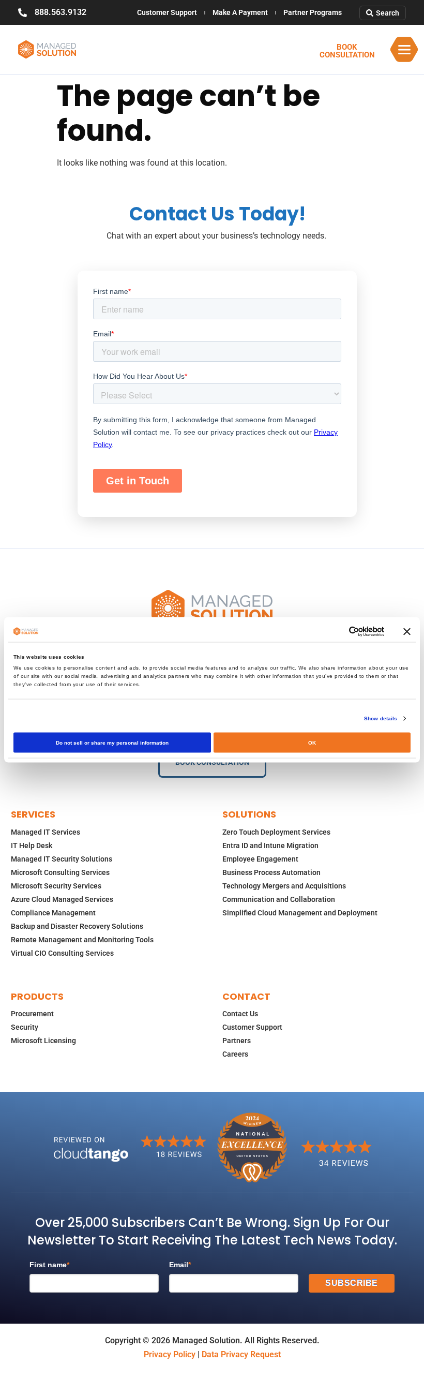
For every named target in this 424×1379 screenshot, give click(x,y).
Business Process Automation (271, 872)
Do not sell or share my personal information (112, 742)
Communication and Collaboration (278, 899)
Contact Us (240, 1014)
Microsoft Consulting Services (60, 872)
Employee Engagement (260, 859)
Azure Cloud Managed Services (62, 899)
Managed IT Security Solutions (61, 859)
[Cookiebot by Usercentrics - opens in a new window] (339, 631)
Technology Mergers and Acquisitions (284, 886)
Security (24, 1027)
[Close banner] (407, 631)
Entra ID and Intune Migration (270, 845)
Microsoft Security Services (56, 886)
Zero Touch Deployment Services (276, 832)
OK (312, 742)
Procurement (32, 1014)
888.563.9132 (60, 12)
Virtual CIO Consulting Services (62, 953)
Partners (236, 1040)
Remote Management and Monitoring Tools (82, 940)
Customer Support (167, 12)
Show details (380, 718)
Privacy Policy (169, 1354)
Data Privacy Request (241, 1354)
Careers (235, 1054)
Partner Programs (312, 12)
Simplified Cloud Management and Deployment (299, 913)
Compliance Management (53, 913)
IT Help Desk (31, 845)
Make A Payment (240, 12)
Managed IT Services (45, 832)
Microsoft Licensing (43, 1040)
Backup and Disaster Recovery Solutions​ (77, 926)
